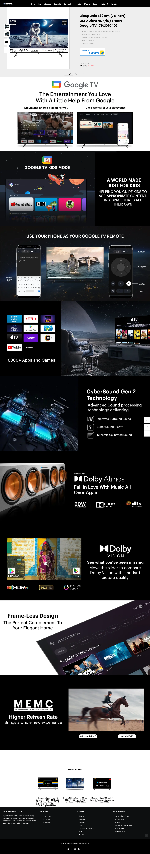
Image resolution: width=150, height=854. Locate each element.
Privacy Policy (119, 819)
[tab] (68, 74)
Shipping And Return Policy (123, 825)
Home (33, 4)
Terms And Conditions (122, 816)
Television (91, 66)
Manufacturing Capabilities (87, 828)
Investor (114, 4)
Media (79, 4)
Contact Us (104, 4)
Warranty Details (120, 831)
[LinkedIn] (79, 849)
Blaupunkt (57, 4)
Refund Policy (119, 828)
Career (95, 4)
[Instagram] (75, 849)
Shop (39, 4)
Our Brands (67, 4)
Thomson (48, 819)
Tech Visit (81, 834)
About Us (47, 4)
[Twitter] (68, 849)
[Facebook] (71, 849)
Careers (81, 831)
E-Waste (87, 4)
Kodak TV (48, 816)
